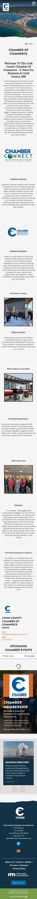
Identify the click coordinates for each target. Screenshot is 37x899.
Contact (19, 862)
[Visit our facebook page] (18, 843)
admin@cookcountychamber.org (14, 634)
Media (28, 862)
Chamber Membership (16, 705)
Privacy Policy (19, 868)
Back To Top (18, 883)
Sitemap (23, 865)
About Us (9, 862)
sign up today (18, 349)
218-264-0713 (7, 639)
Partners (14, 865)
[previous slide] (14, 789)
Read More (10, 781)
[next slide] (22, 789)
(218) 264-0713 (18, 836)
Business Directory (17, 762)
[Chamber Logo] (5, 7)
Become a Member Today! (15, 729)
